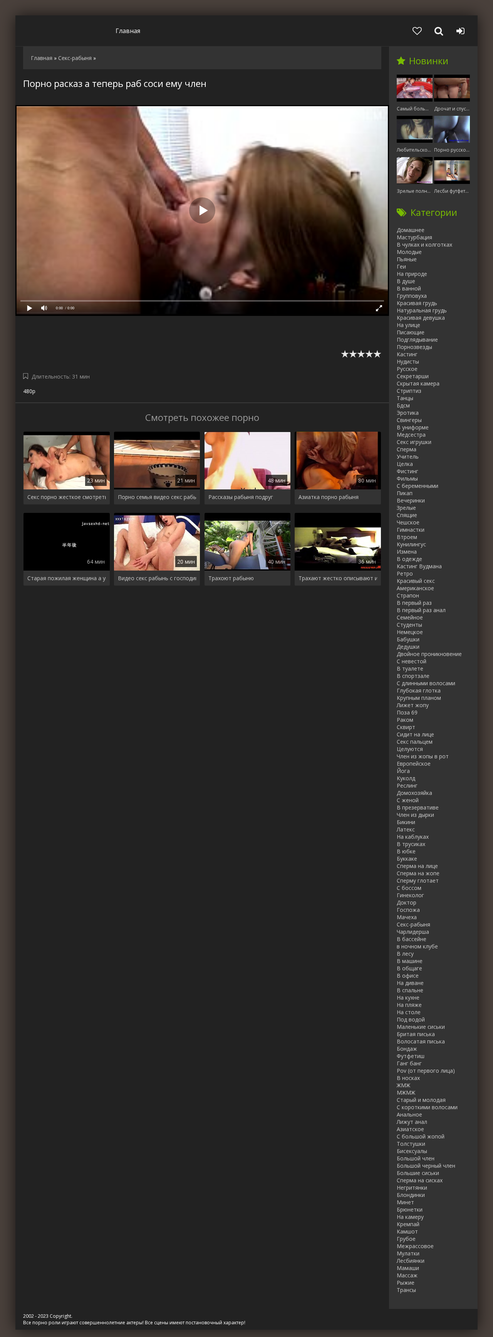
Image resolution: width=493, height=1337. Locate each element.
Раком (405, 719)
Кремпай (408, 1224)
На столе (409, 1012)
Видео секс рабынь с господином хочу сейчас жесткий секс (157, 578)
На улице (408, 325)
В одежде (409, 559)
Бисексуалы (412, 1151)
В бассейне (411, 939)
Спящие (407, 515)
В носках (408, 1078)
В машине (410, 961)
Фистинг (407, 471)
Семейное (410, 617)
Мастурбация (414, 237)
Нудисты (408, 361)
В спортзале (413, 675)
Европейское (414, 763)
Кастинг (407, 354)
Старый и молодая (421, 1099)
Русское (407, 368)
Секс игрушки (414, 442)
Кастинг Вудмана (419, 566)
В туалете (410, 668)
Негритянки (412, 1187)
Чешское (408, 522)
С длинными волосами (426, 683)
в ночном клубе (417, 946)
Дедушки (408, 646)
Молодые (409, 251)
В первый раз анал (421, 610)
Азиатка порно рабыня (328, 497)
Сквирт (406, 727)
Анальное (409, 1114)
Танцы (405, 398)
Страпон (408, 595)
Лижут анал (412, 1121)
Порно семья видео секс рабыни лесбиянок (157, 497)
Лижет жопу (413, 705)
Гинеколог (410, 895)
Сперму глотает (418, 880)
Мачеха (407, 917)
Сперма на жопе (418, 873)
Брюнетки (410, 1209)
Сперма (406, 449)
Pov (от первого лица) (426, 1070)
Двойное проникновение (429, 654)
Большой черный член (426, 1165)
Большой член (415, 1158)
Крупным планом (419, 697)
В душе (406, 281)
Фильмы (407, 478)
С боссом (409, 887)
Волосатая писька (421, 1041)
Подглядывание (417, 339)
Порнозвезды (414, 347)
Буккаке (407, 858)
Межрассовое (415, 1246)
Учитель (408, 456)
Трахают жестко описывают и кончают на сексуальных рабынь (337, 578)
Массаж (407, 1275)
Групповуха (412, 295)
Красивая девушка (421, 317)
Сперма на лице (417, 866)
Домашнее (410, 230)
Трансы (406, 1290)
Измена (407, 551)
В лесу (405, 953)
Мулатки (408, 1253)
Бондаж (407, 1048)
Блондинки (411, 1194)
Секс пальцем (415, 741)
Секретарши (413, 376)
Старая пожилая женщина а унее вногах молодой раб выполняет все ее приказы (66, 578)
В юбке (406, 851)
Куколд (406, 778)
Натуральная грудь (422, 310)
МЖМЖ (406, 1092)
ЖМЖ (403, 1085)
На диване (410, 982)
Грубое (406, 1238)
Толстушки (411, 1143)
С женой (408, 800)
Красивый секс (416, 580)
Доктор (406, 902)
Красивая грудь (417, 303)
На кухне (408, 997)
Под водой (411, 1019)
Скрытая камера (418, 383)
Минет (405, 1202)
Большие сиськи (418, 1173)
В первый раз (414, 602)
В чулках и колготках (424, 244)
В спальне (410, 990)
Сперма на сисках (420, 1180)
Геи (401, 266)
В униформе (413, 427)
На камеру (410, 1216)
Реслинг (407, 785)
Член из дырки (415, 814)
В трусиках (411, 844)
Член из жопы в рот (423, 756)
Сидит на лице (415, 734)
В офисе (408, 975)
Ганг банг (409, 1063)
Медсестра (411, 434)
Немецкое (410, 632)
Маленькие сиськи (421, 1026)
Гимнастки (410, 529)
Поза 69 (407, 712)
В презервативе (418, 807)
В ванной (409, 288)
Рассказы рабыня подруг (240, 497)
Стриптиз (409, 390)
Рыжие (405, 1282)
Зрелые (406, 507)
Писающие (410, 332)
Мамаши (408, 1268)
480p (29, 391)
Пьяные (407, 259)
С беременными (417, 485)
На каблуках (413, 836)
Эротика (408, 412)
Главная (128, 31)
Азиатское (410, 1129)
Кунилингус (411, 544)
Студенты (409, 624)
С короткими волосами (427, 1107)
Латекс (406, 829)
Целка (405, 463)
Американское (415, 588)
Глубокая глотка (419, 690)
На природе (412, 273)
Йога (403, 770)
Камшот (407, 1231)
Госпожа (408, 909)
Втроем (407, 537)
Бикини (406, 822)
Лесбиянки (410, 1260)
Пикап (405, 493)
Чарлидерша (413, 931)
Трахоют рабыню (231, 578)
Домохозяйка (414, 792)
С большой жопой (420, 1136)
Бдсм (403, 405)
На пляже (409, 1004)
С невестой (411, 661)
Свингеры (409, 420)
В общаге (409, 968)
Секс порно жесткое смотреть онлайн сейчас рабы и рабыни (66, 497)
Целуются (410, 749)
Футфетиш (410, 1056)
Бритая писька (416, 1034)
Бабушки (408, 639)
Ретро (405, 573)
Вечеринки (411, 500)
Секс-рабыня (413, 924)
